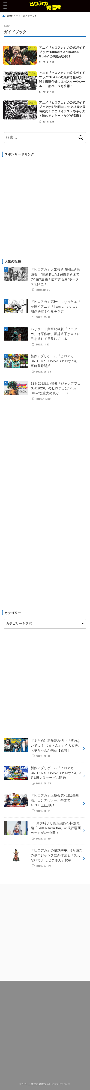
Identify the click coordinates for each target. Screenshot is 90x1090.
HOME (9, 16)
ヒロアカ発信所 (37, 1084)
